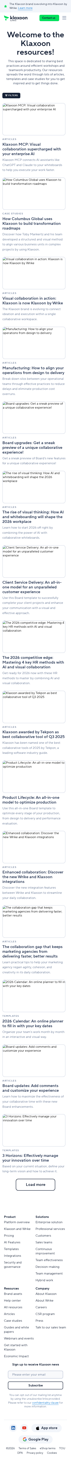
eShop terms (47, 1448)
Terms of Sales (27, 1448)
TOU (62, 1448)
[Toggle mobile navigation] (65, 18)
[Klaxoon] (15, 18)
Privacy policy (35, 1453)
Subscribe (35, 1385)
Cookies (52, 1453)
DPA (20, 1453)
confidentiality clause (45, 1403)
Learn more (25, 8)
